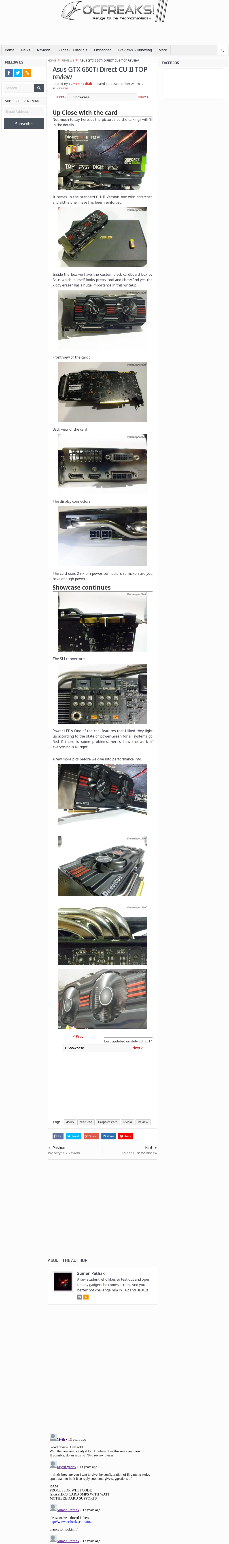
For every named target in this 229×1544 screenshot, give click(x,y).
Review (143, 1122)
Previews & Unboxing (135, 50)
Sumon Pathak (80, 83)
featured (86, 1122)
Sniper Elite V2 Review (139, 1152)
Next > (143, 97)
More (163, 50)
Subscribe (24, 124)
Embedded (102, 50)
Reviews (44, 50)
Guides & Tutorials (72, 50)
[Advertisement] (81, 32)
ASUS (70, 1122)
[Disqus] (102, 1373)
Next (149, 1148)
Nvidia (127, 1122)
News (25, 50)
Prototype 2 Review (64, 1153)
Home (9, 50)
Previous (59, 1148)
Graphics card (107, 1122)
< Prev (61, 97)
